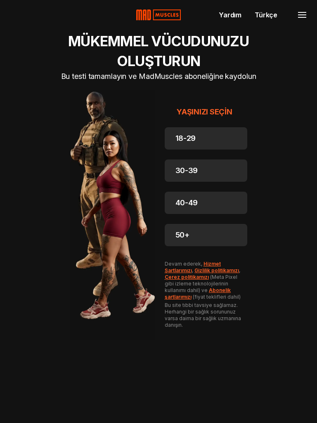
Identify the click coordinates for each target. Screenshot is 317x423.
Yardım (230, 15)
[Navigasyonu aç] (302, 15)
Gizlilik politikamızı (216, 270)
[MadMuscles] (158, 14)
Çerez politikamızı (187, 277)
